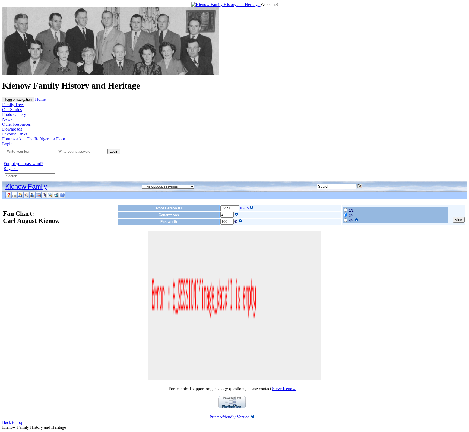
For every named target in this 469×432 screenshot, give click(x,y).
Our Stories (12, 109)
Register (11, 168)
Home (40, 99)
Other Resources (16, 124)
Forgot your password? (23, 163)
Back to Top (12, 422)
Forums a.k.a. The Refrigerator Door (33, 139)
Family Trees (13, 104)
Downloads (12, 129)
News (7, 119)
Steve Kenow (284, 388)
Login (7, 143)
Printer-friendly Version (230, 417)
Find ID (244, 208)
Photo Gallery (14, 114)
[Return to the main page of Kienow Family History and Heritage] (226, 4)
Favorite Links (14, 134)
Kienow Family (26, 186)
